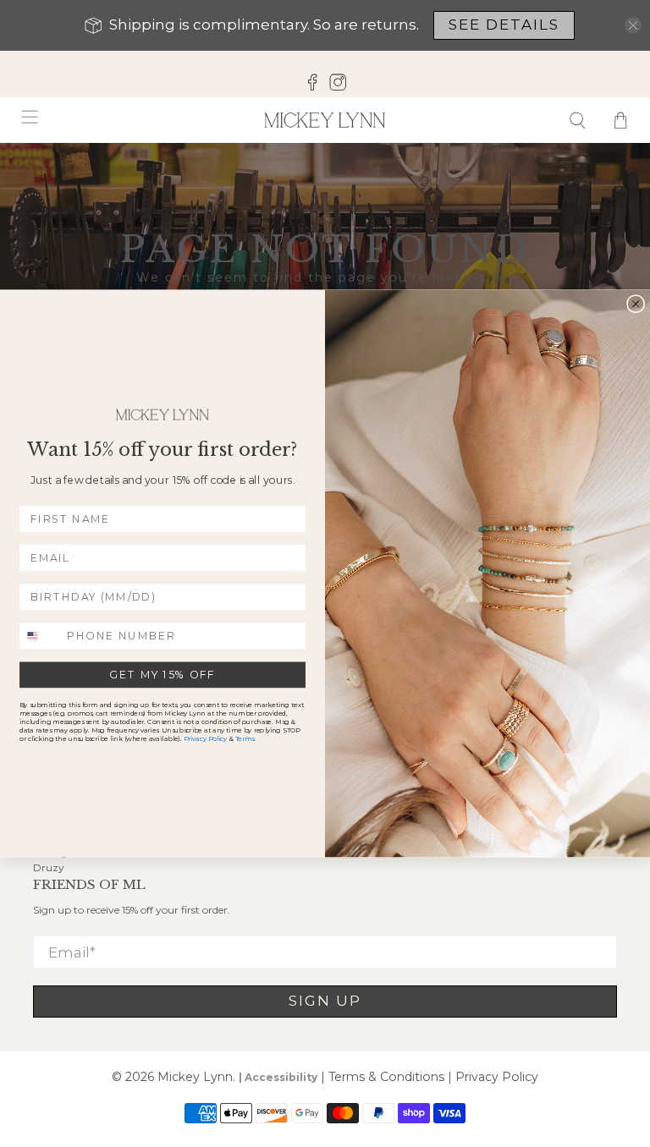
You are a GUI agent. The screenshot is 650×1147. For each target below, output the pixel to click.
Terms (244, 739)
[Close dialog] (635, 303)
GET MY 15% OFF (162, 674)
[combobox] (40, 635)
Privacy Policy (205, 739)
